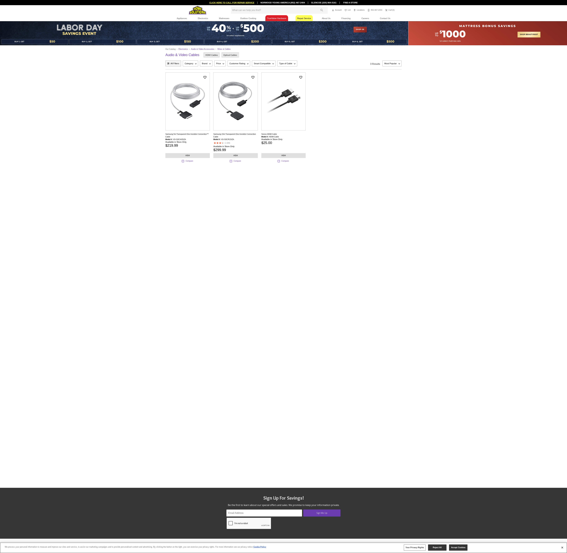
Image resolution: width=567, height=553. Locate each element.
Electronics (203, 18)
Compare (189, 161)
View (187, 155)
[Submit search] (321, 10)
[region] (283, 548)
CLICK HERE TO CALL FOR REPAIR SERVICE (231, 2)
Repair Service (304, 18)
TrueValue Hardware (276, 18)
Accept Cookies (458, 547)
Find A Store (350, 2)
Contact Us (385, 18)
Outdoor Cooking (248, 18)
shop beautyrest (529, 34)
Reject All (437, 547)
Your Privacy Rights (414, 547)
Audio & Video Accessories (202, 49)
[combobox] (190, 63)
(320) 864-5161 (329, 2)
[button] (333, 10)
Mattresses (224, 18)
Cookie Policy (259, 547)
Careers (365, 18)
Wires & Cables (224, 49)
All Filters (175, 63)
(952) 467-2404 (297, 2)
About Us (326, 18)
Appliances (182, 18)
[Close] (562, 547)
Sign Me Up (321, 513)
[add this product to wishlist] (204, 77)
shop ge (360, 29)
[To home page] (197, 10)
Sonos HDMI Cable (269, 134)
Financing (346, 18)
